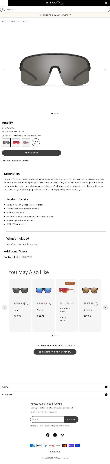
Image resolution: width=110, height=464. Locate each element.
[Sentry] (20, 290)
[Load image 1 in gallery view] (52, 113)
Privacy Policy (49, 426)
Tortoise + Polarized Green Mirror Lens (22, 303)
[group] (20, 305)
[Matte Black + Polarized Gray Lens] (6, 142)
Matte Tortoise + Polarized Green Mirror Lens (68, 303)
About (6, 387)
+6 (49, 304)
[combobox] (55, 9)
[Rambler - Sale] (66, 290)
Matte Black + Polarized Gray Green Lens (92, 303)
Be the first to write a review (55, 352)
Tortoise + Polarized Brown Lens (18, 303)
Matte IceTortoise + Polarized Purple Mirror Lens (72, 303)
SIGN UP (71, 419)
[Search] (3, 9)
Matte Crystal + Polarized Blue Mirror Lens (65, 303)
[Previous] (4, 307)
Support (7, 394)
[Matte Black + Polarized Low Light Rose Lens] (26, 142)
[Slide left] (5, 69)
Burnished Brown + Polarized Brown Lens (38, 303)
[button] (3, 3)
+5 (96, 304)
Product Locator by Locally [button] (15, 160)
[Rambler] (90, 290)
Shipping (5, 131)
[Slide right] (105, 69)
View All (35, 142)
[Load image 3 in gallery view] (57, 113)
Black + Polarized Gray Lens (15, 303)
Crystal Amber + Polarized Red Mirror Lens (61, 303)
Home (4, 21)
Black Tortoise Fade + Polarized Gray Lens (88, 303)
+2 (26, 304)
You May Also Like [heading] (28, 272)
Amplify (26, 21)
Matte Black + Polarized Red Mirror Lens (45, 303)
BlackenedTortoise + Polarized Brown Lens (84, 303)
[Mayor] (43, 290)
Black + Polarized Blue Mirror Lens (42, 303)
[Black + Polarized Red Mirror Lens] (16, 142)
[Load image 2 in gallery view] (55, 113)
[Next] (105, 307)
